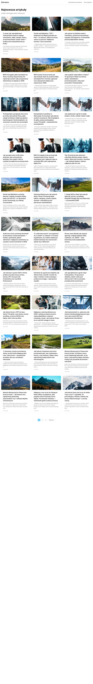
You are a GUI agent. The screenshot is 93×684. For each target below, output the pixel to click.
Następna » (51, 420)
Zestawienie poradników (75, 2)
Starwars (5, 2)
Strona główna (88, 2)
